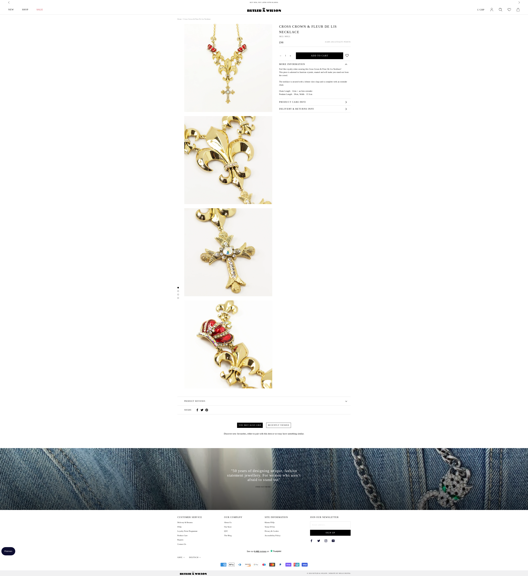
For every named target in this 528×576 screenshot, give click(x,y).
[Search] (500, 9)
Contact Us (181, 544)
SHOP (25, 9)
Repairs (180, 540)
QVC (226, 531)
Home (179, 19)
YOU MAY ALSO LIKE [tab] (250, 425)
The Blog (228, 535)
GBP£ (179, 557)
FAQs (179, 527)
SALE (40, 9)
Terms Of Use (270, 527)
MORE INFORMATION (292, 64)
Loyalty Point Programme (187, 531)
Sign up (330, 533)
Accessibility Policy (273, 535)
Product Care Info (292, 102)
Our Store (228, 527)
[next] (519, 2)
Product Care (182, 535)
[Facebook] (197, 410)
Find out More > (264, 487)
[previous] (9, 2)
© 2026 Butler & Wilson (317, 573)
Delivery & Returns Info (296, 109)
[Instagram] (325, 540)
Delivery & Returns (185, 522)
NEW (11, 9)
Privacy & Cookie (272, 531)
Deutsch (193, 557)
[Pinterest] (206, 410)
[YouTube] (333, 540)
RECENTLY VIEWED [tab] (278, 425)
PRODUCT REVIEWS (194, 401)
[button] (347, 55)
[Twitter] (202, 410)
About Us (228, 522)
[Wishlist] (509, 9)
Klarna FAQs (270, 522)
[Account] (491, 9)
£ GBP (481, 10)
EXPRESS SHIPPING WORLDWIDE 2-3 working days (264, 2)
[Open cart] (518, 9)
